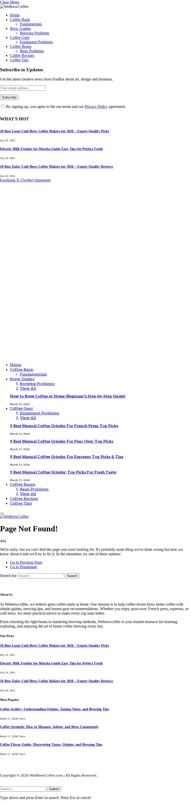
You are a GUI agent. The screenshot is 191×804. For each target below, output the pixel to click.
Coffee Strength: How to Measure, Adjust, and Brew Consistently (49, 727)
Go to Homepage (23, 567)
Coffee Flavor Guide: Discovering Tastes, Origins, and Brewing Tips (51, 744)
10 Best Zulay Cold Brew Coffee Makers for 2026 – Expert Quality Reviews (56, 166)
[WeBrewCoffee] (95, 356)
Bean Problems (32, 51)
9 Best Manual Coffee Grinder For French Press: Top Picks (64, 426)
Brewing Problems (34, 33)
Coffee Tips (19, 60)
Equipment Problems (36, 42)
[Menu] (2, 513)
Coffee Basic (20, 19)
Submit (54, 789)
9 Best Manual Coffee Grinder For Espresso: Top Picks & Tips (66, 457)
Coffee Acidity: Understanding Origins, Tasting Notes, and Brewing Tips (54, 709)
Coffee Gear (19, 37)
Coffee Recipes (22, 55)
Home (15, 15)
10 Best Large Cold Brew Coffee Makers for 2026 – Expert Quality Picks (54, 131)
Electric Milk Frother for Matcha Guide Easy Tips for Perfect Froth (51, 149)
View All (28, 388)
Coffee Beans (20, 46)
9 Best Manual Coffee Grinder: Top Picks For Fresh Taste (63, 472)
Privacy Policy (96, 106)
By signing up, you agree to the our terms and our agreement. (65, 106)
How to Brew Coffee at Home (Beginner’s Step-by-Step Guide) (67, 396)
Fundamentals (31, 24)
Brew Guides (20, 28)
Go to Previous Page (26, 562)
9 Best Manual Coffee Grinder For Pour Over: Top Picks (61, 441)
